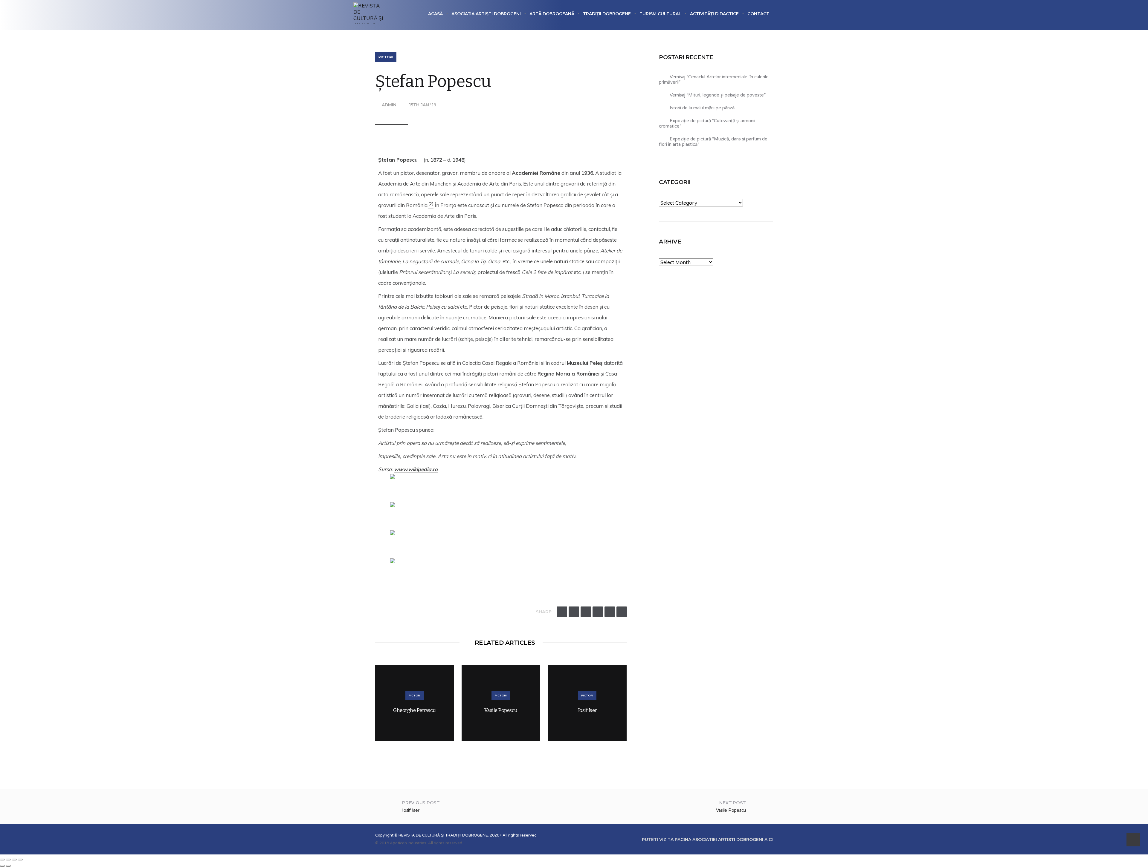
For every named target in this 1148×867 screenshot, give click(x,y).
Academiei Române (536, 173)
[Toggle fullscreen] (14, 859)
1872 (436, 160)
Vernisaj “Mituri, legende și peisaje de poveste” (718, 95)
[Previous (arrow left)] (2, 866)
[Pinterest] (609, 611)
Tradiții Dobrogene (607, 13)
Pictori (385, 57)
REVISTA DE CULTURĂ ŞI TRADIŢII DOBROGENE (443, 835)
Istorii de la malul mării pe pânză (702, 108)
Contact (758, 13)
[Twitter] (562, 611)
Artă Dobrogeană (551, 13)
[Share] (8, 859)
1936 (587, 173)
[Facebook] (574, 611)
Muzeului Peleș (585, 363)
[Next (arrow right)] (8, 866)
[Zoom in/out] (20, 859)
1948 (458, 160)
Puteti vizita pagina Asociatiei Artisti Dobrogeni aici (707, 839)
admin (389, 105)
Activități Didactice (714, 13)
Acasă (435, 13)
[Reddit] (598, 611)
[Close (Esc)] (2, 859)
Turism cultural (660, 13)
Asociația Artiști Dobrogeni (486, 13)
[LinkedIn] (621, 611)
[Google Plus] (586, 611)
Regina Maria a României (568, 373)
